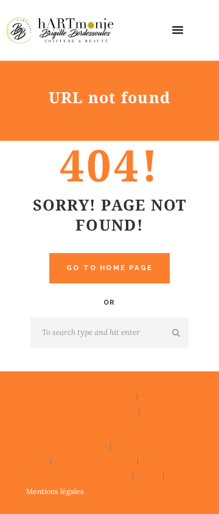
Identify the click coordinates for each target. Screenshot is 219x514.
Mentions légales (55, 491)
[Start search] (177, 333)
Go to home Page (109, 268)
